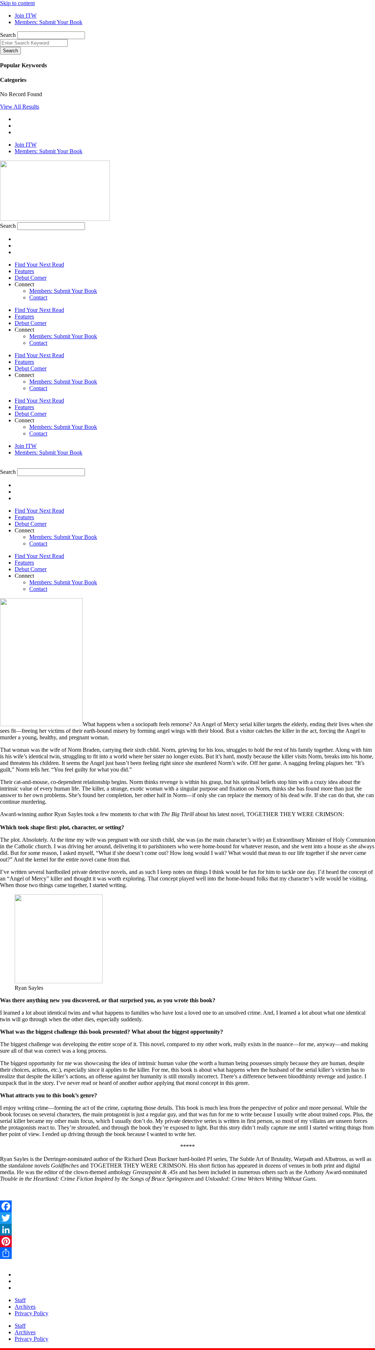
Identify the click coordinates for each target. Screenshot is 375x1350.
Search (8, 35)
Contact (38, 297)
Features (24, 271)
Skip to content (17, 3)
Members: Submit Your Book (63, 291)
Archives (25, 1307)
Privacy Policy (31, 1313)
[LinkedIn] (187, 1230)
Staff (20, 1300)
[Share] (187, 1253)
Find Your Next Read (39, 264)
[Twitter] (187, 1218)
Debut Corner (31, 278)
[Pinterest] (187, 1241)
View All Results (19, 106)
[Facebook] (187, 1206)
